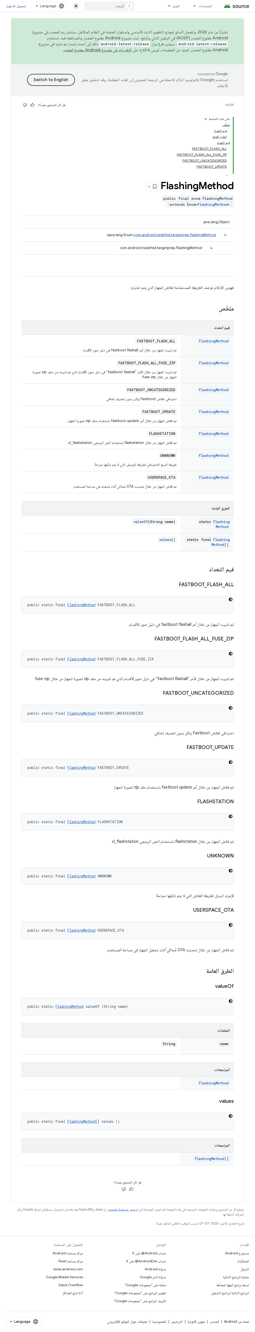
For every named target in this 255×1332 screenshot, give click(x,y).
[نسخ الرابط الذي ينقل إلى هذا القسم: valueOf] (210, 987)
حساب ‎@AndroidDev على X (146, 1261)
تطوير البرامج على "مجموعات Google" (140, 1293)
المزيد (176, 6)
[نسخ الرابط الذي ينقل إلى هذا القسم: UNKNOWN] (202, 856)
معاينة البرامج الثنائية (236, 1277)
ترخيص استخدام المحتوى (122, 1209)
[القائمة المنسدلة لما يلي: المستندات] (192, 6)
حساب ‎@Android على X (149, 1253)
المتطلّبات (243, 1261)
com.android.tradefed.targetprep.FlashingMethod (175, 235)
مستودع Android (237, 1253)
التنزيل (245, 1269)
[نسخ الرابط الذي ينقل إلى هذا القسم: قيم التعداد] (204, 570)
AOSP (229, 105)
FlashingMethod (213, 204)
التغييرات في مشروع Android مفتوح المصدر (97, 50)
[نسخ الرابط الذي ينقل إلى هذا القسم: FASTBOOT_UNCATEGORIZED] (158, 693)
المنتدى (214, 1322)
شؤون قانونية (196, 1322)
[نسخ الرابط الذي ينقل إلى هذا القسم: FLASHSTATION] (192, 802)
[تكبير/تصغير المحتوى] (206, 119)
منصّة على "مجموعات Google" (145, 1285)
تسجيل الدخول (16, 6)
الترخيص (177, 1322)
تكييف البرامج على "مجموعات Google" (140, 1301)
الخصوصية (159, 1322)
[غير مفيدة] (25, 105)
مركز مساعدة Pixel (71, 1261)
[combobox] (109, 5)
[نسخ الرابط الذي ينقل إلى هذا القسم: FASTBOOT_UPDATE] (182, 748)
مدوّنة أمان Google (153, 1277)
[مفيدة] (32, 105)
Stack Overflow (71, 1285)
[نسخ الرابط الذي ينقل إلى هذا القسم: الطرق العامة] (201, 971)
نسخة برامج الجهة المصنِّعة (232, 1285)
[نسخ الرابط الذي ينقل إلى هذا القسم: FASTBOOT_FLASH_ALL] (174, 585)
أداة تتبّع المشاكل (72, 1293)
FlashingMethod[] (220, 542)
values (165, 539)
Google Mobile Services (64, 1277)
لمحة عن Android (236, 1322)
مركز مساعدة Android (68, 1253)
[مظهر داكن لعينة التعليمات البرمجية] (231, 599)
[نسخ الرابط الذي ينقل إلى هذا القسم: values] (214, 1102)
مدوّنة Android (155, 1269)
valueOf (140, 521)
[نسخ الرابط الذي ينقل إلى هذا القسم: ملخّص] (214, 309)
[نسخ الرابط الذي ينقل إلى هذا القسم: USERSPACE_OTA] (188, 910)
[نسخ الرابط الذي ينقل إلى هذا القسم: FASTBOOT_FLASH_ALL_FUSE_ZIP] (149, 639)
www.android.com (68, 1269)
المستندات (205, 6)
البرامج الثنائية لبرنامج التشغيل (230, 1293)
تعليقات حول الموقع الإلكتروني (127, 1322)
